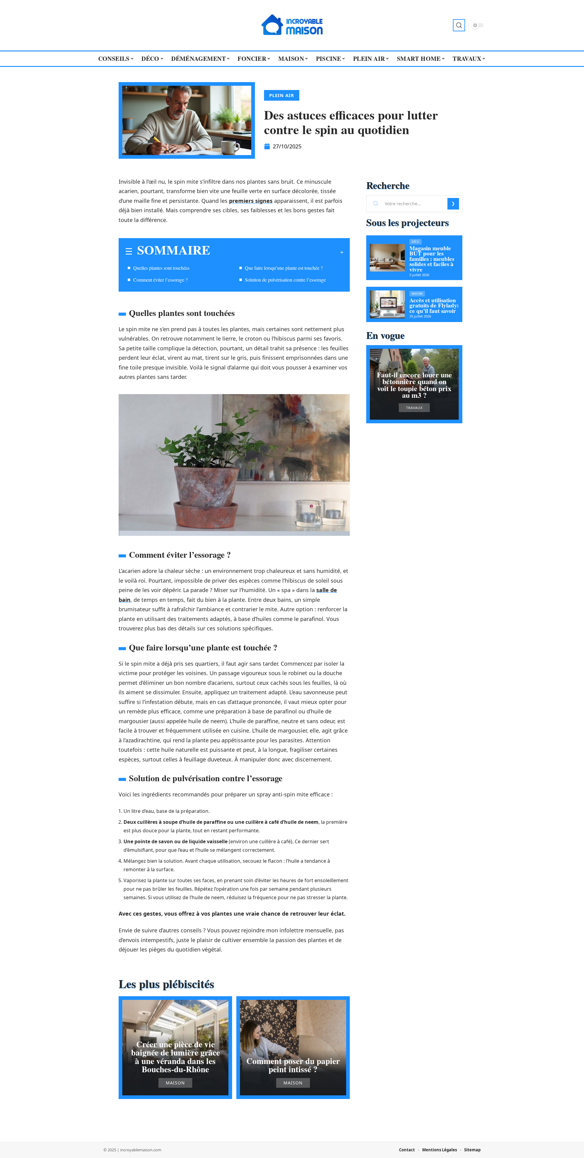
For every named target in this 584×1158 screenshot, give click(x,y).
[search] (459, 25)
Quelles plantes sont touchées (161, 268)
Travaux (414, 408)
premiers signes (251, 200)
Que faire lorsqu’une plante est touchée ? (284, 268)
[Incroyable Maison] (291, 25)
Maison (175, 1082)
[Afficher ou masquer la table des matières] (276, 252)
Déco (415, 241)
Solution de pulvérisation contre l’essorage (285, 279)
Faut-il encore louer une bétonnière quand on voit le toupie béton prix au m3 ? (414, 384)
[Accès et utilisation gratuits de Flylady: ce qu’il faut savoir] (387, 304)
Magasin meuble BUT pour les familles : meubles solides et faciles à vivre (431, 259)
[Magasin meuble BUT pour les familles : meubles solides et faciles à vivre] (387, 258)
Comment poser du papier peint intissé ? (293, 1065)
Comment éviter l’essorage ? (160, 279)
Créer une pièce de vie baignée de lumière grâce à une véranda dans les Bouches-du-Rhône (175, 1056)
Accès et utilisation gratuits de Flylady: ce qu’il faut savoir (434, 305)
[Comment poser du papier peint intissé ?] (293, 1047)
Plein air (281, 95)
